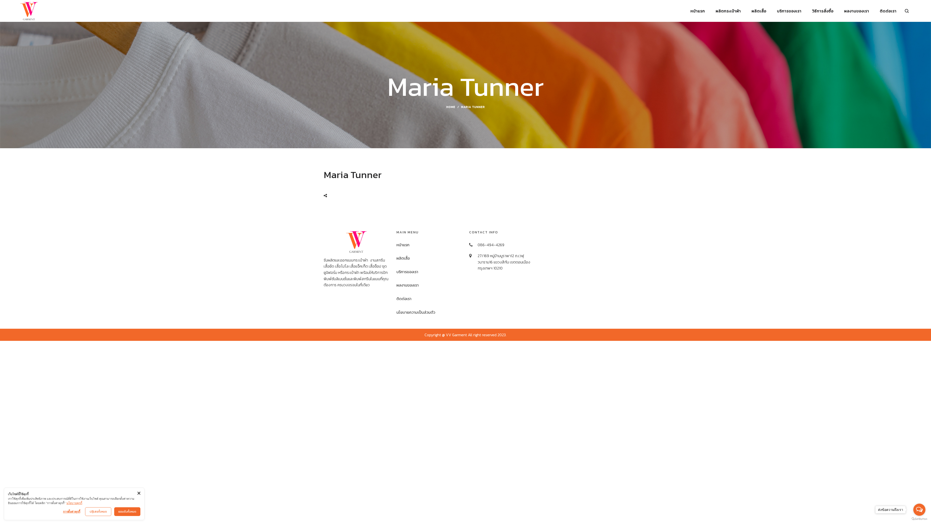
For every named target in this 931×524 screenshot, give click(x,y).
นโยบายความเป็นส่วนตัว (415, 312)
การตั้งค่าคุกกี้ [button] (71, 511)
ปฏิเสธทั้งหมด (98, 511)
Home (450, 107)
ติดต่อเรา (403, 299)
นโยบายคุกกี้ (74, 503)
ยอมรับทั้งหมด (127, 511)
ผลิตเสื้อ (403, 258)
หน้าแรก (402, 245)
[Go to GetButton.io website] (919, 519)
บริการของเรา (407, 272)
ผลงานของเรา (407, 285)
